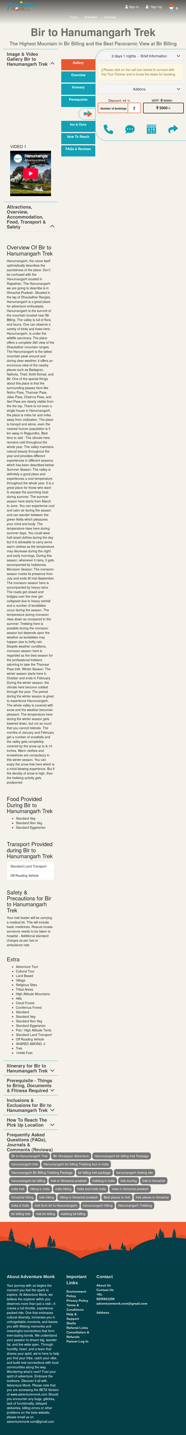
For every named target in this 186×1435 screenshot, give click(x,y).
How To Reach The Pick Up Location (27, 1122)
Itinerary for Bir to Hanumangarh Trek (27, 1068)
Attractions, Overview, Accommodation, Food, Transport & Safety (26, 216)
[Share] (173, 129)
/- (165, 107)
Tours (74, 17)
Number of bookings (113, 108)
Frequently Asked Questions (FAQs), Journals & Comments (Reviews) (30, 1142)
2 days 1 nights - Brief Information (139, 55)
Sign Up (156, 7)
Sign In (133, 7)
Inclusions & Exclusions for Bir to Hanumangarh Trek (29, 1105)
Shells (71, 1323)
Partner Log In (77, 1341)
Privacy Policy (77, 1300)
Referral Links (77, 1328)
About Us (103, 1285)
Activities (91, 17)
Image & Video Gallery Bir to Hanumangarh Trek (27, 58)
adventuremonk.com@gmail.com (121, 1303)
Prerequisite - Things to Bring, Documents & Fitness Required (29, 1085)
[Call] (108, 129)
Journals (110, 17)
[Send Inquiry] (130, 129)
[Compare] (151, 129)
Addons (139, 89)
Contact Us (105, 1290)
